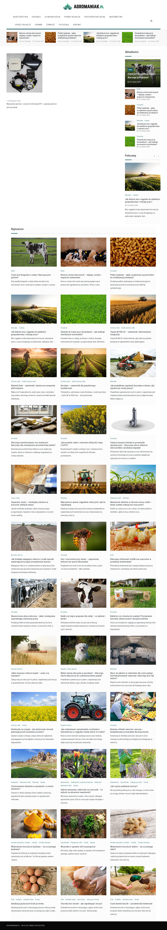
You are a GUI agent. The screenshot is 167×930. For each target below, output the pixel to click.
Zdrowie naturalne (44, 842)
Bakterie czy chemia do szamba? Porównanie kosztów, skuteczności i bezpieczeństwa (131, 617)
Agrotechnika (65, 782)
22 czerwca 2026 (144, 99)
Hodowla (36, 17)
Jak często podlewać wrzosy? (124, 786)
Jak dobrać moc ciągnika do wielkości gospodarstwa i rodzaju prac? (69, 35)
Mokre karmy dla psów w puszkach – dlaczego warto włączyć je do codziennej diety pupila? (82, 674)
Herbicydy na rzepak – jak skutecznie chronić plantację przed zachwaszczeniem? (32, 730)
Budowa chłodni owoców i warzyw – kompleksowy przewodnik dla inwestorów (129, 730)
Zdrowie (34, 842)
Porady (24, 725)
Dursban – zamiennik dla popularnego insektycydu (78, 386)
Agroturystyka (20, 17)
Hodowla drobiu (28, 899)
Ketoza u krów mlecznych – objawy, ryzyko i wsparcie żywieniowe (147, 94)
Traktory (146, 121)
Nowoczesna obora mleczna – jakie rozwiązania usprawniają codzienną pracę (33, 617)
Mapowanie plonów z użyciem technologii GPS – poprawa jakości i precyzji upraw (32, 105)
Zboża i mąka (15, 498)
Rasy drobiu (81, 899)
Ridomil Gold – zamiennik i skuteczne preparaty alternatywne (33, 386)
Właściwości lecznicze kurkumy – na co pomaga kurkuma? (33, 848)
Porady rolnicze (72, 17)
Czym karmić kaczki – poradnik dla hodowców (131, 903)
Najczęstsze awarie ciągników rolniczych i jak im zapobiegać (83, 503)
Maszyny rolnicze (16, 555)
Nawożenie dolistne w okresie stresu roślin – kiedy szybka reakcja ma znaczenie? (131, 503)
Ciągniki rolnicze (66, 725)
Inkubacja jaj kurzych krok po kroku (27, 903)
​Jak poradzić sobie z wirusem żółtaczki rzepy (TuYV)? (82, 443)
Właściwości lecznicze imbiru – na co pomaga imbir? (131, 848)
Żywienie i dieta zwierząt (69, 669)
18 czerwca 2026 (144, 131)
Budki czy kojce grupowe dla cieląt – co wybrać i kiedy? (83, 617)
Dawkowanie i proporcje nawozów (82, 782)
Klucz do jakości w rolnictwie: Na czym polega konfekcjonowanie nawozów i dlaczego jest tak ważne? (132, 676)
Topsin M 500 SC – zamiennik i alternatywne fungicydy (147, 35)
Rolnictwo (140, 121)
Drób (111, 555)
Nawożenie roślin (115, 498)
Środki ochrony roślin (128, 328)
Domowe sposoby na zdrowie (20, 842)
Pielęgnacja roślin (136, 782)
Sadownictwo (116, 17)
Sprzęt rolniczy (23, 25)
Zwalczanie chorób (93, 899)
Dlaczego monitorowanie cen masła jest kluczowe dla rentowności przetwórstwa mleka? (33, 443)
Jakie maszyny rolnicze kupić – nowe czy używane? (30, 674)
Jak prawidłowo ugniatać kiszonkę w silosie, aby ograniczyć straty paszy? (132, 386)
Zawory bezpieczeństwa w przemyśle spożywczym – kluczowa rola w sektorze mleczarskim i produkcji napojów (129, 445)
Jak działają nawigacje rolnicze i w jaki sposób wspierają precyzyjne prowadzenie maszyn (32, 560)
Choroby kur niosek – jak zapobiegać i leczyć (81, 903)
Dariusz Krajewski (25, 41)
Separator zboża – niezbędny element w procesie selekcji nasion (29, 503)
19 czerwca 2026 (144, 115)
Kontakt (77, 25)
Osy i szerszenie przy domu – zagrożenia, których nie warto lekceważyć (80, 560)
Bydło (130, 70)
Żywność (50, 25)
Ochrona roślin (52, 17)
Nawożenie (14, 782)
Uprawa (38, 25)
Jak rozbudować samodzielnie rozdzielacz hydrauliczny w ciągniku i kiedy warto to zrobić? (83, 730)
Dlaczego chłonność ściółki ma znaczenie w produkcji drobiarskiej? (130, 560)
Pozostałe (64, 25)
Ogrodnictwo (124, 782)
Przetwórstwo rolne (94, 17)
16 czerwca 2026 (144, 147)
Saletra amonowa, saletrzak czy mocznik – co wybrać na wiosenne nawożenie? (82, 791)
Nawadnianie (114, 782)
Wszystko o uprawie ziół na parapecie (78, 846)
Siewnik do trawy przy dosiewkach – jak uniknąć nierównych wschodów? (106, 35)
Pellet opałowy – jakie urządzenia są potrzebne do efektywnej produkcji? (31, 35)
